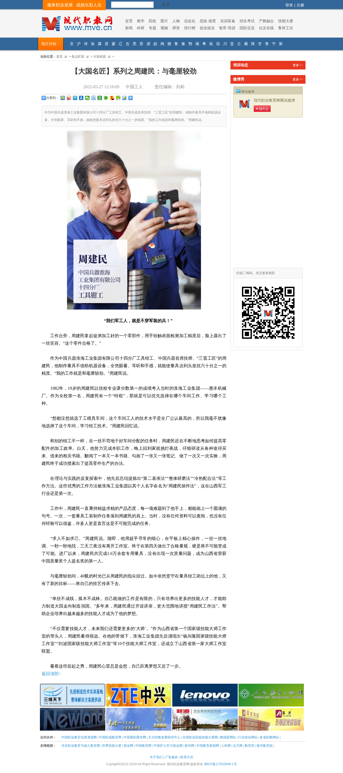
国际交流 (247, 28)
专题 (152, 28)
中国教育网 (143, 746)
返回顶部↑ (51, 673)
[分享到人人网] (81, 98)
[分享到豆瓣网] (100, 98)
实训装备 (227, 21)
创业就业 (207, 28)
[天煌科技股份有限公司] (139, 710)
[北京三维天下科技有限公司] (72, 686)
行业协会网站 (248, 737)
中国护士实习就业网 (168, 746)
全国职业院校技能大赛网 (200, 737)
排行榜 (189, 28)
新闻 (129, 28)
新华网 (189, 746)
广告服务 (171, 757)
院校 (152, 21)
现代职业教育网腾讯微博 (274, 100)
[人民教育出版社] (271, 686)
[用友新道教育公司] (205, 710)
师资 (176, 28)
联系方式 (186, 757)
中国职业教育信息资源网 (79, 737)
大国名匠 (99, 56)
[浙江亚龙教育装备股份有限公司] (271, 710)
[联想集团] (205, 686)
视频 (164, 28)
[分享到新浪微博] (69, 98)
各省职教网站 (269, 737)
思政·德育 (208, 21)
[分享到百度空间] (118, 98)
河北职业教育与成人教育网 (80, 746)
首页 (129, 21)
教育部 (249, 746)
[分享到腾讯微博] (75, 98)
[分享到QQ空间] (63, 98)
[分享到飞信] (124, 98)
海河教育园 (264, 746)
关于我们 (156, 757)
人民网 (226, 746)
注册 (300, 5)
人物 (176, 21)
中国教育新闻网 (207, 746)
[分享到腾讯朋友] (106, 98)
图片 (164, 21)
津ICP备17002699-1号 (220, 764)
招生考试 (247, 21)
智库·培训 (227, 28)
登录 (289, 5)
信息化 (189, 21)
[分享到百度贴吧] (93, 98)
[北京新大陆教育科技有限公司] (72, 710)
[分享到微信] (87, 98)
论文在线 (266, 28)
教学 (140, 21)
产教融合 (266, 21)
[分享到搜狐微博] (112, 98)
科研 (140, 28)
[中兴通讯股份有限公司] (139, 686)
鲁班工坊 (285, 28)
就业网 (128, 746)
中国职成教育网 (110, 737)
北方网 (238, 746)
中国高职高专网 (135, 737)
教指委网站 (228, 737)
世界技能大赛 (111, 746)
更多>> (298, 65)
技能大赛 (285, 21)
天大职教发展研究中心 (164, 737)
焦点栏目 (78, 56)
